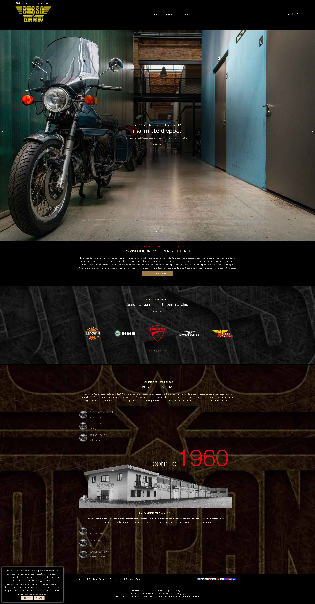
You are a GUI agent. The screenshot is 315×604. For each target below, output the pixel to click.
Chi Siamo (153, 14)
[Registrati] (293, 14)
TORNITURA (95, 424)
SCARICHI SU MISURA (99, 552)
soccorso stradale (157, 273)
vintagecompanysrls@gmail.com (33, 3)
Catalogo (168, 14)
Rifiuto (39, 598)
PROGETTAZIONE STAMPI (101, 412)
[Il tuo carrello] (288, 14)
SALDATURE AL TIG (98, 435)
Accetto (27, 598)
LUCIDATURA (96, 529)
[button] (312, 132)
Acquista (157, 144)
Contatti (184, 14)
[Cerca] (298, 14)
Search (82, 579)
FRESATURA (95, 541)
